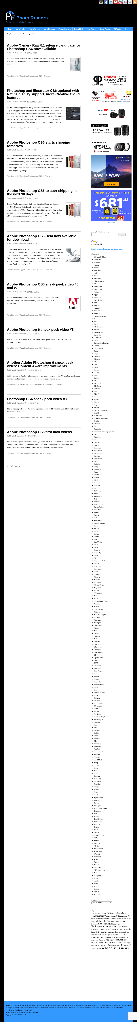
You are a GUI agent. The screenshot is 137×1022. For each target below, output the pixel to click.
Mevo (96, 598)
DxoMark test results (122, 918)
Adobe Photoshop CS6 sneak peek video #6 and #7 (42, 286)
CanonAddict (105, 29)
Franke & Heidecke (101, 418)
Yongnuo (97, 875)
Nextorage (98, 625)
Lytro (96, 571)
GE (95, 434)
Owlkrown (98, 665)
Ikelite (96, 477)
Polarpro (97, 700)
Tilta (96, 813)
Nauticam (97, 620)
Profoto (96, 711)
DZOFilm (97, 394)
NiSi (95, 630)
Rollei (96, 735)
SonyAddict (91, 29)
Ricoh (96, 727)
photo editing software (107, 934)
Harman (97, 456)
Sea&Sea (97, 754)
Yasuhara (97, 867)
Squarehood (98, 797)
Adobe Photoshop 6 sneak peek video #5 (40, 330)
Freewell (97, 423)
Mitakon (97, 612)
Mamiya (97, 577)
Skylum (97, 776)
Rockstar (97, 730)
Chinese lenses (110, 916)
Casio (96, 351)
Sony (96, 792)
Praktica (97, 708)
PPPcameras (98, 703)
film (130, 918)
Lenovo (97, 550)
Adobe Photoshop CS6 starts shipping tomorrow (38, 144)
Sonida (96, 789)
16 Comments (47, 269)
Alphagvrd (98, 286)
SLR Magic (98, 778)
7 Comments (47, 315)
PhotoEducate (99, 684)
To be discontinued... (108, 942)
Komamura (98, 520)
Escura (96, 402)
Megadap (97, 587)
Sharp (96, 762)
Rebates (102, 939)
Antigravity (98, 292)
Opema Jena (98, 657)
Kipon (96, 512)
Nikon (96, 628)
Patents (127, 929)
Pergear (96, 679)
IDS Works (98, 474)
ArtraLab (97, 308)
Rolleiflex (97, 738)
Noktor (96, 639)
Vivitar (96, 846)
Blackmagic (98, 327)
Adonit (96, 267)
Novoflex (97, 644)
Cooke (96, 367)
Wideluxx (97, 856)
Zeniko (96, 881)
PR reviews (98, 706)
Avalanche (98, 318)
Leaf (95, 539)
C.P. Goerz (98, 337)
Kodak (96, 515)
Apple (96, 294)
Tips (126, 29)
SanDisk (97, 749)
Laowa (96, 536)
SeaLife (97, 757)
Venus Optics (99, 835)
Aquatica (97, 297)
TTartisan (97, 829)
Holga (96, 466)
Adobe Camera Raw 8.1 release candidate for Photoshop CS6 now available (43, 47)
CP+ (129, 916)
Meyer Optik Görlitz (101, 601)
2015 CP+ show (102, 913)
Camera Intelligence (101, 343)
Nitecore (97, 636)
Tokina (96, 816)
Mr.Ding (97, 617)
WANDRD (98, 851)
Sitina (96, 773)
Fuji (95, 426)
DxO (95, 391)
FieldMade (98, 415)
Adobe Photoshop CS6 (33, 76)
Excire (96, 407)
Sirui (96, 770)
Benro (96, 324)
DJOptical (97, 383)
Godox (96, 442)
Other (96, 660)
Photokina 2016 (110, 937)
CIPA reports (121, 915)
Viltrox (96, 840)
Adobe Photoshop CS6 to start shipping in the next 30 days (42, 192)
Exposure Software (101, 410)
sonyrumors (121, 939)
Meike (96, 590)
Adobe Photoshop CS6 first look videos (39, 432)
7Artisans (97, 259)
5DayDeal (94, 913)
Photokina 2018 (121, 937)
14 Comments (47, 453)
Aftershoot (98, 270)
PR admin (13, 53)
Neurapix (97, 622)
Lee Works (98, 542)
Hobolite (97, 464)
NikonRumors (34, 29)
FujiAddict (78, 29)
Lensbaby (97, 552)
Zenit (96, 883)
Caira (96, 340)
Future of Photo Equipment (104, 431)
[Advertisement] (111, 52)
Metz (96, 596)
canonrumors (97, 915)
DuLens (97, 388)
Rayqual (97, 722)
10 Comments (47, 221)
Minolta (97, 604)
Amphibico (98, 289)
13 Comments (47, 176)
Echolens (97, 396)
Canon (96, 345)
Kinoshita (97, 509)
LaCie (96, 531)
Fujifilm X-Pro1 (121, 921)
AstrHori (97, 310)
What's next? (96, 948)
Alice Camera (99, 281)
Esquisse (97, 405)
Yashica (97, 864)
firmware (110, 921)
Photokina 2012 (122, 935)
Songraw (97, 786)
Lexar (96, 555)
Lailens (96, 534)
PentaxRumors (64, 29)
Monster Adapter (100, 614)
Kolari (96, 518)
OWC (96, 663)
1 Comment (47, 76)
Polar (96, 695)
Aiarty (96, 275)
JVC (95, 499)
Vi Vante (97, 838)
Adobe (16, 76)
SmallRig (97, 781)
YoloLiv (97, 873)
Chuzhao (97, 362)
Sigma (96, 765)
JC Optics (97, 491)
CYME (96, 372)
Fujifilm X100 (96, 923)
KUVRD (97, 528)
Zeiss (96, 878)
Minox (96, 606)
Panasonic (97, 668)
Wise (96, 859)
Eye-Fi (96, 413)
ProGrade (97, 714)
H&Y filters (98, 450)
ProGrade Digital (100, 717)
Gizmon (97, 440)
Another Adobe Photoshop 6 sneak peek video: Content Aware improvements (40, 364)
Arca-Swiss (98, 300)
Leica (96, 544)
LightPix (97, 563)
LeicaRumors (49, 29)
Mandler (97, 579)
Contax (96, 364)
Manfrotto (97, 582)
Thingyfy (97, 805)
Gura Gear (97, 448)
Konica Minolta (100, 523)
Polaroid (97, 698)
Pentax (96, 676)
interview (116, 923)
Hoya (96, 472)
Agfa (96, 273)
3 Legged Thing (100, 257)
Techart (96, 803)
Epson (96, 399)
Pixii (96, 690)
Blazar (96, 329)
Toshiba (97, 824)
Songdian (97, 784)
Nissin (96, 633)
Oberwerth (98, 647)
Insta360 (97, 485)
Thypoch (97, 811)
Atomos (97, 313)
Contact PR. (34, 1012)
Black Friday (122, 913)
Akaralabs (97, 278)
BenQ (96, 321)
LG (95, 558)
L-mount (107, 926)
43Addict (117, 29)
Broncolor (97, 335)
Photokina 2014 (97, 937)
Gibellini (97, 437)
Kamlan (97, 501)
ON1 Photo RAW (116, 929)
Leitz (96, 547)
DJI (95, 380)
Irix (95, 488)
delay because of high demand (100, 918)
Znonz (96, 889)
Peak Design (98, 671)
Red (95, 725)
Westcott (97, 854)
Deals (96, 375)
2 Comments (47, 128)
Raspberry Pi (98, 719)
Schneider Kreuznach (101, 751)
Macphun (97, 574)
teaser (94, 942)
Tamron (97, 800)
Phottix (96, 687)
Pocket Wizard (99, 692)
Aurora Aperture (100, 316)
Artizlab (97, 305)
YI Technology (99, 870)
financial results (98, 920)
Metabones (98, 593)
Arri (95, 302)
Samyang (97, 746)
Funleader (97, 429)
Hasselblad (98, 458)
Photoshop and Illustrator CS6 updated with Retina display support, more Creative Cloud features (43, 94)
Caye (96, 353)
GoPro (96, 445)
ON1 (95, 655)
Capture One (98, 348)
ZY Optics (97, 894)
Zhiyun (96, 886)
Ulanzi (96, 832)
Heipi (96, 461)
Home (9, 29)
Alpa (96, 284)
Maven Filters (99, 585)
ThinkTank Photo (100, 808)
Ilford (96, 480)
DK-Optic (97, 386)
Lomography (98, 569)
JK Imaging (98, 496)
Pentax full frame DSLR (107, 932)
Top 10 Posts (98, 819)
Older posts (13, 466)
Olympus (97, 649)
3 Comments (58, 384)
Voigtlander (98, 848)
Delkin (96, 378)
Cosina (96, 370)
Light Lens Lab (99, 561)
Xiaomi (96, 862)
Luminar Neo (105, 929)
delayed (113, 918)
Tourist (96, 827)
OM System (98, 652)
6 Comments (47, 348)
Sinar (96, 768)
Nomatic (97, 641)
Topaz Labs (98, 821)
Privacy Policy (68, 1008)
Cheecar (97, 356)
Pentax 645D (95, 932)
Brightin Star (98, 332)
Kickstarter (97, 926)
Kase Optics (98, 504)
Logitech (97, 566)
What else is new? (115, 947)
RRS (95, 741)
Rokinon (97, 733)
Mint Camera (99, 609)
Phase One (98, 682)
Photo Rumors (32, 17)
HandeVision (98, 453)
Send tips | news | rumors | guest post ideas (107, 249)
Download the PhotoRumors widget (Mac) (19, 1010)
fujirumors (108, 923)
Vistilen (97, 843)
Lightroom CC (96, 929)
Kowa (96, 526)
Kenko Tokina (99, 507)
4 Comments (47, 417)
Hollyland (97, 469)
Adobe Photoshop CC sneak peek (41, 384)
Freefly (96, 421)
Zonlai (96, 891)
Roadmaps (111, 939)
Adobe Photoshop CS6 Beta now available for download (41, 238)
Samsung (97, 743)
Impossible (98, 483)
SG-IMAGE (98, 760)
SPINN (96, 795)
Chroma (97, 359)
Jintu (96, 493)
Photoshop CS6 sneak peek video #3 (37, 399)
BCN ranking (112, 913)
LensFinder (20, 29)
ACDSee (97, 262)
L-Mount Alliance (119, 926)
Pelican (96, 674)
